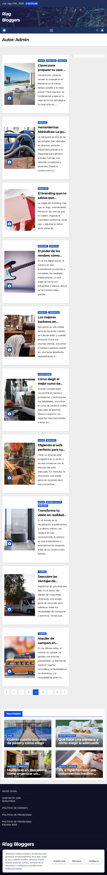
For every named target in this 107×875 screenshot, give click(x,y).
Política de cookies (13, 868)
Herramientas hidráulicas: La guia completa (52, 131)
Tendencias (54, 312)
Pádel (10, 736)
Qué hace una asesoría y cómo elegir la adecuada (78, 741)
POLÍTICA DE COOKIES (15, 808)
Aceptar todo (59, 861)
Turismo (42, 572)
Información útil (54, 502)
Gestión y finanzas (67, 736)
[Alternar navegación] (51, 30)
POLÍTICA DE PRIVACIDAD (16, 814)
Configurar (94, 861)
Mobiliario (43, 246)
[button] (97, 30)
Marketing (51, 60)
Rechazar (76, 861)
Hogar (41, 60)
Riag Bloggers (18, 844)
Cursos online (45, 374)
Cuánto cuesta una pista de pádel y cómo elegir (27, 741)
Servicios (62, 60)
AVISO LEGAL (9, 791)
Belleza (62, 766)
